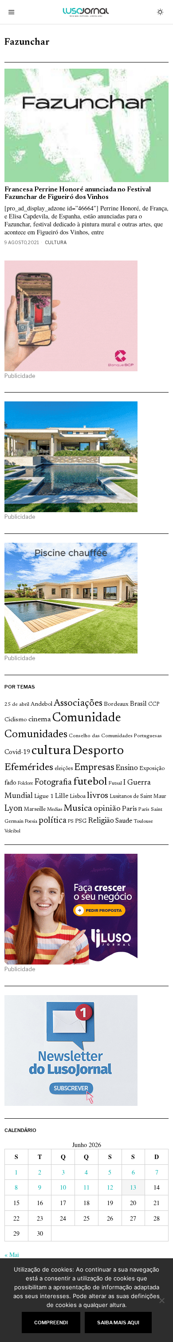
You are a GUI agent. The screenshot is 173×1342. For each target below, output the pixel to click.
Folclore (25, 783)
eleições (64, 768)
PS (71, 821)
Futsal (115, 783)
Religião (101, 821)
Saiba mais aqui (118, 1322)
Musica (77, 808)
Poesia (31, 821)
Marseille (35, 809)
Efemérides (28, 767)
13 (133, 1187)
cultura (51, 751)
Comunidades (35, 734)
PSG (80, 821)
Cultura (56, 242)
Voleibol (12, 831)
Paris (129, 809)
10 (63, 1187)
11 (86, 1187)
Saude (123, 821)
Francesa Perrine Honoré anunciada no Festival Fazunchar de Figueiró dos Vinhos (77, 194)
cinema (39, 719)
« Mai (11, 1254)
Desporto (98, 751)
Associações (78, 703)
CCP (153, 704)
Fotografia (53, 782)
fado (10, 783)
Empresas (94, 768)
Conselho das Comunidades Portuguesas (115, 736)
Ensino (127, 768)
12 (110, 1187)
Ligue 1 (44, 797)
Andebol (41, 704)
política (53, 821)
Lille (61, 796)
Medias (54, 809)
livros (97, 796)
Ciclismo (15, 720)
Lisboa (78, 796)
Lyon (13, 809)
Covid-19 (17, 752)
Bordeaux (116, 704)
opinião (107, 809)
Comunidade (86, 718)
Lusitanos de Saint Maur (138, 796)
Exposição (152, 768)
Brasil (138, 704)
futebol (90, 782)
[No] (161, 1300)
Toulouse (143, 821)
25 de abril (16, 704)
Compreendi (51, 1322)
